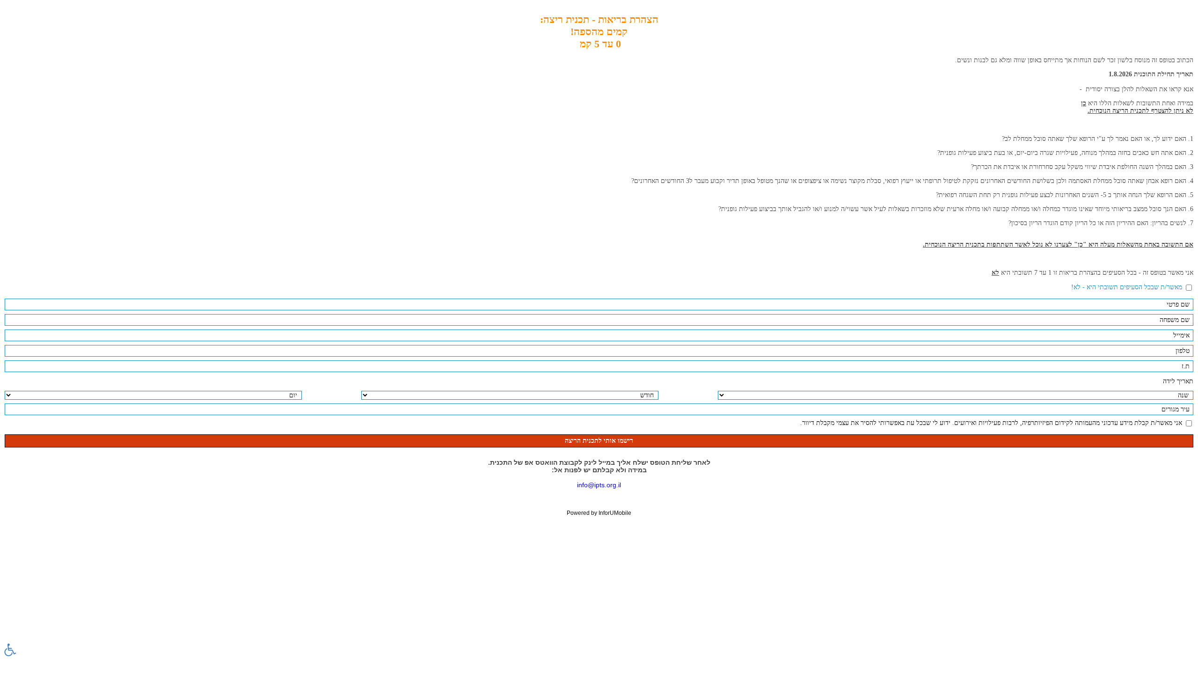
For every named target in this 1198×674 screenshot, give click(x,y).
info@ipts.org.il (599, 485)
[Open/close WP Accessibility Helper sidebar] (10, 649)
